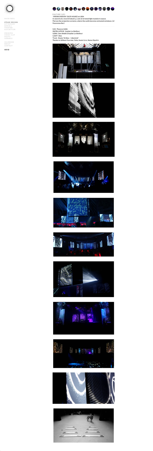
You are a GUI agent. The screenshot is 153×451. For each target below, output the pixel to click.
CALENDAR (9, 42)
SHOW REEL (9, 18)
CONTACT (8, 46)
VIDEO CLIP (9, 35)
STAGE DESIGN (11, 22)
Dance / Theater (8, 27)
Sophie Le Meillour (10, 9)
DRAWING (8, 33)
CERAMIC (8, 38)
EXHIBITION (9, 29)
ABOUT (7, 44)
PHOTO (7, 37)
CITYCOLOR (9, 24)
